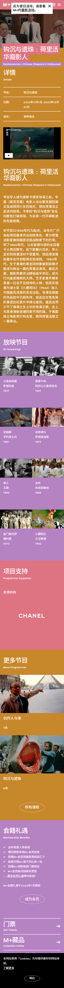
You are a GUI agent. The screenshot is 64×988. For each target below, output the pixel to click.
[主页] (6, 4)
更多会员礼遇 (15, 876)
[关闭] (49, 6)
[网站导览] (59, 5)
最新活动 (27, 10)
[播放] (32, 143)
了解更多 (8, 968)
